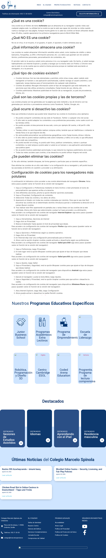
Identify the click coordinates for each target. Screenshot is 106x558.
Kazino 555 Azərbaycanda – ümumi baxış (21, 469)
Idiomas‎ (35, 434)
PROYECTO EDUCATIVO (62, 5)
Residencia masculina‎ (91, 435)
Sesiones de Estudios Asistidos (9, 438)
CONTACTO (86, 5)
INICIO (39, 5)
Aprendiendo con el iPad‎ (65, 435)
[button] (47, 5)
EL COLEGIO (47, 5)
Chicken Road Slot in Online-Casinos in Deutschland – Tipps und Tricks (20, 488)
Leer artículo (7, 475)
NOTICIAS (77, 5)
